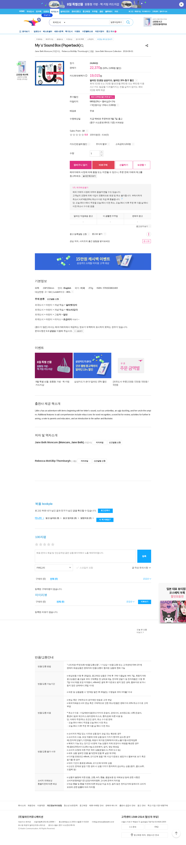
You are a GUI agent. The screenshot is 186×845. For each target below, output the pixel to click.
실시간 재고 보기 (89, 176)
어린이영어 (99, 31)
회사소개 (22, 805)
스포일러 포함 (87, 567)
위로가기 (176, 833)
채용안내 (31, 805)
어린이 (49, 305)
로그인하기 (105, 510)
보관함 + (141, 165)
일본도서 (37, 31)
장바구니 (163, 11)
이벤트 (77, 31)
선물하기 (123, 165)
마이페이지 (146, 11)
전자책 (38, 11)
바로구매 (103, 165)
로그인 (131, 11)
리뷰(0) (105, 134)
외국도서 (54, 11)
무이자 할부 (101, 144)
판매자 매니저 (111, 805)
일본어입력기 (116, 22)
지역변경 (120, 122)
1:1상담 (103, 664)
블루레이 (108, 11)
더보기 (75, 319)
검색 (128, 22)
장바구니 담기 (80, 165)
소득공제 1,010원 (123, 144)
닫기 (181, 4)
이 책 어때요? (105, 519)
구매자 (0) (41, 579)
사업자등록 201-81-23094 (44, 822)
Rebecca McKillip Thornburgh (75, 51)
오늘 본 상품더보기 (142, 631)
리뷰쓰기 (144, 601)
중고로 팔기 (97, 234)
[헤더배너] (156, 22)
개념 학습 (59, 305)
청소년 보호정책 (70, 805)
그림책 (57, 314)
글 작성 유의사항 (140, 567)
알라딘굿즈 (65, 11)
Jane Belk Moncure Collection (108, 51)
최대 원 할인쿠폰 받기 (101, 97)
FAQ (156, 827)
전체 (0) (54, 579)
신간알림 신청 (53, 299)
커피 (116, 11)
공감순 (129, 601)
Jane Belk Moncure (43, 51)
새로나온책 (58, 31)
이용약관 (41, 805)
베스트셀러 (47, 31)
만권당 (46, 11)
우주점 (95, 11)
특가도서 (69, 31)
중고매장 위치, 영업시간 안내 (146, 835)
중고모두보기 (142, 226)
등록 (144, 556)
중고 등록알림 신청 (78, 234)
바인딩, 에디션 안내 (104, 39)
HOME (22, 11)
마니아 (38, 518)
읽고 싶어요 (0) (53, 518)
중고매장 (86, 11)
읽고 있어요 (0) (70, 518)
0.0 (86, 134)
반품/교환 (113, 664)
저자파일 (99, 442)
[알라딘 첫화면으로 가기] (33, 22)
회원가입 (138, 11)
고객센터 (155, 11)
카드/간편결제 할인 (78, 144)
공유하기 (146, 45)
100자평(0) (95, 134)
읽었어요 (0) (86, 518)
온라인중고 (76, 11)
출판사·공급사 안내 (127, 805)
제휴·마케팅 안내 (96, 805)
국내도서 (30, 11)
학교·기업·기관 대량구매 (158, 805)
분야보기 (25, 31)
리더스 (57, 319)
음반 (101, 11)
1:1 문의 (132, 827)
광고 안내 (141, 805)
